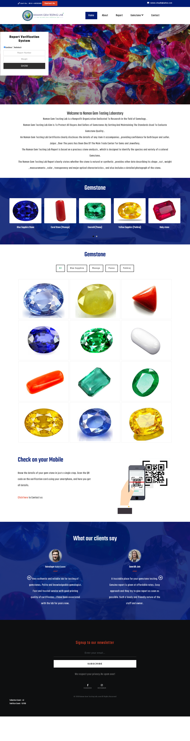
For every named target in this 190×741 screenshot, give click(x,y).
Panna (111, 268)
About (105, 15)
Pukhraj (127, 268)
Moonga (96, 268)
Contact (155, 15)
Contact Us (50, 3)
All (60, 268)
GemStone (8, 47)
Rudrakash (17, 47)
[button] (175, 64)
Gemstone (136, 15)
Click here (23, 497)
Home (92, 15)
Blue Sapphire (77, 268)
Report (119, 15)
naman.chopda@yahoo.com (161, 3)
